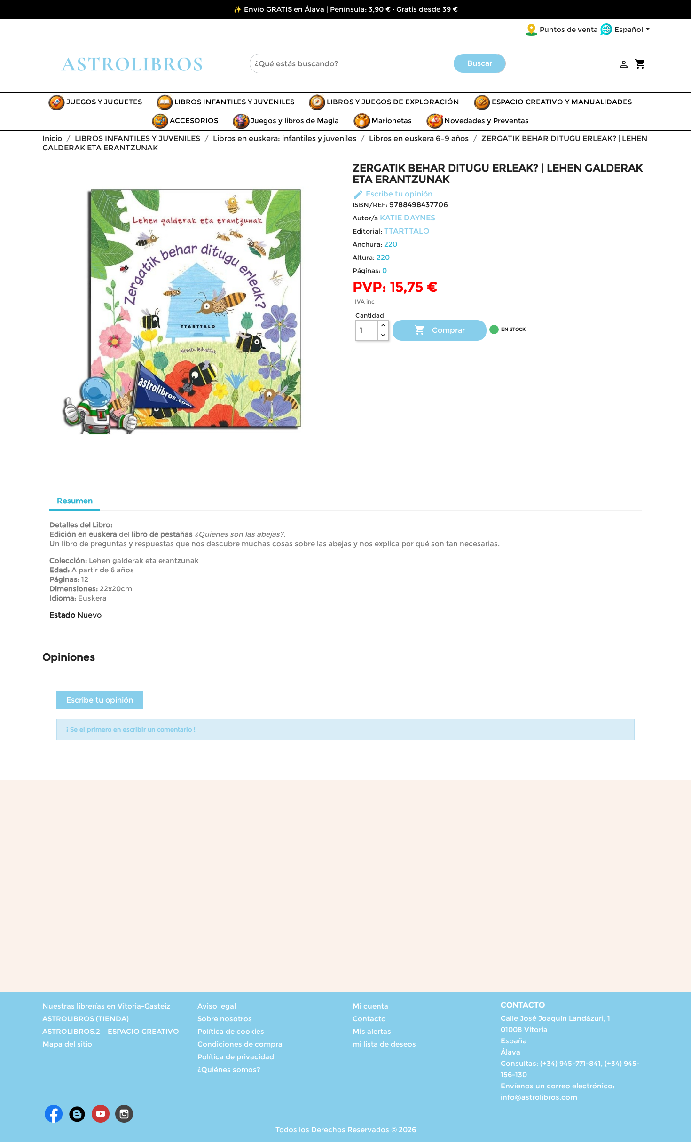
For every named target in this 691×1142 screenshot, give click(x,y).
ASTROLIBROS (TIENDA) (85, 1018)
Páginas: (366, 270)
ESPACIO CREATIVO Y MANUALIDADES (562, 101)
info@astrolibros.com (539, 1097)
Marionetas (391, 120)
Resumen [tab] (75, 500)
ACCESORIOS (194, 120)
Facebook (54, 1114)
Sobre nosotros (224, 1018)
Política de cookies (230, 1031)
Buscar (479, 63)
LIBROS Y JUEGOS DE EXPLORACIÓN (393, 101)
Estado (62, 614)
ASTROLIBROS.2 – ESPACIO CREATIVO (110, 1031)
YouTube (101, 1114)
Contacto (369, 1018)
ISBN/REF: (370, 205)
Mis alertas (372, 1031)
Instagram (124, 1114)
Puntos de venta (569, 29)
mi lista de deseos (384, 1044)
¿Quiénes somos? (228, 1069)
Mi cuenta (370, 1005)
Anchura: (367, 244)
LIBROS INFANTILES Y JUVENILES (234, 101)
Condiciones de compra (240, 1044)
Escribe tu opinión (392, 193)
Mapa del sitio (67, 1044)
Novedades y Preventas (486, 120)
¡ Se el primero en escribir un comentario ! (131, 729)
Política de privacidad (235, 1056)
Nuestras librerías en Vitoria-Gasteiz (106, 1005)
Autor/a (365, 218)
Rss (77, 1114)
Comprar (439, 330)
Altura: (364, 257)
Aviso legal (216, 1005)
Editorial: (367, 231)
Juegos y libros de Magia (295, 120)
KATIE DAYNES (407, 217)
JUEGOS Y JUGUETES (104, 101)
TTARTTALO (406, 231)
